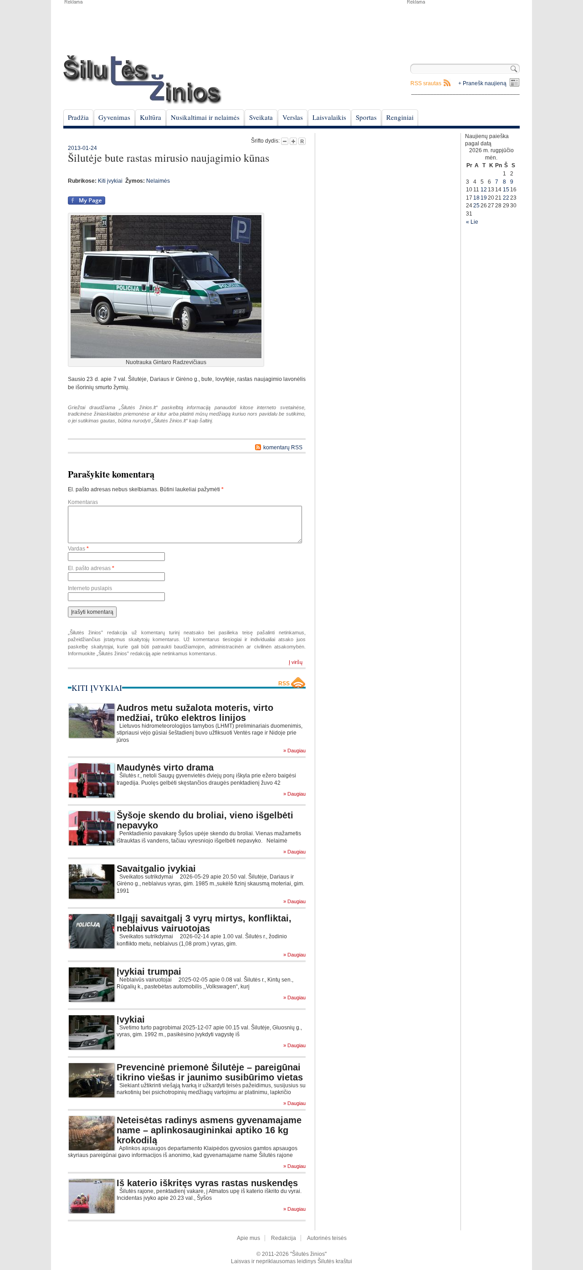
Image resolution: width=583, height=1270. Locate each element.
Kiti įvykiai (110, 181)
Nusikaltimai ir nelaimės (205, 117)
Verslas (292, 117)
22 (506, 198)
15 (506, 189)
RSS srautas (425, 83)
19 (484, 198)
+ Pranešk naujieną (482, 83)
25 (476, 205)
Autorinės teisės (327, 1238)
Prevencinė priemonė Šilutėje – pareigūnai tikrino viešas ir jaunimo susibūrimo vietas (210, 1072)
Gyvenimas (114, 117)
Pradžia (78, 117)
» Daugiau (294, 750)
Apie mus (248, 1238)
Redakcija (283, 1238)
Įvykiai (131, 1019)
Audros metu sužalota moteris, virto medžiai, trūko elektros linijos (195, 713)
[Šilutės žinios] (142, 79)
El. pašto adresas (91, 568)
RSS (284, 683)
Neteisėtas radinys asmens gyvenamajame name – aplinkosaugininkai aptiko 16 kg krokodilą (209, 1130)
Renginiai (400, 117)
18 (476, 198)
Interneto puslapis (90, 588)
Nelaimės (158, 181)
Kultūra (150, 117)
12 (484, 189)
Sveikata (261, 117)
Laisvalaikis (329, 117)
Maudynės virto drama (165, 767)
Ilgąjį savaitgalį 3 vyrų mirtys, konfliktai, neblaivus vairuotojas (204, 923)
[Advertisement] (463, 27)
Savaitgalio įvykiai (156, 869)
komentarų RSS (282, 447)
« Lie (472, 222)
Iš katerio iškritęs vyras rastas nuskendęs (207, 1183)
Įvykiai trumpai (149, 972)
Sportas (366, 117)
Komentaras (83, 502)
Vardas (78, 548)
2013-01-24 (82, 148)
